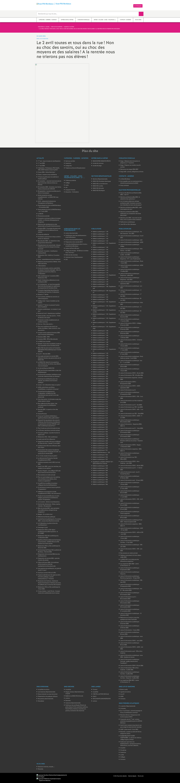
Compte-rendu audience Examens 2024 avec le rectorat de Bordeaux (49, 333)
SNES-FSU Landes (98, 186)
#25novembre (42, 266)
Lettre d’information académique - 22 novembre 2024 (130, 431)
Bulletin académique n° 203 (100, 381)
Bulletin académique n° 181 (100, 295)
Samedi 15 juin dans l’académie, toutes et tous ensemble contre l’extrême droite (49, 345)
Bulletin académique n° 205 (100, 386)
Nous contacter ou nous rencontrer (47, 694)
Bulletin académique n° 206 (100, 388)
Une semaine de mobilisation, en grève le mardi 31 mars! (49, 569)
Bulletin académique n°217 (100, 416)
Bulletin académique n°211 (100, 399)
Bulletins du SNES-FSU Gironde (74, 696)
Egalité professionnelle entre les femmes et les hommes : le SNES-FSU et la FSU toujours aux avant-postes (49, 541)
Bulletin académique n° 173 (100, 268)
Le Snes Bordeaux (125, 179)
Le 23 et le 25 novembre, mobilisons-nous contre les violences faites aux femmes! (49, 375)
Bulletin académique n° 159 (100, 232)
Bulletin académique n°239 (100, 468)
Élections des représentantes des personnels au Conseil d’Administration (49, 225)
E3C (66, 259)
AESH (121, 696)
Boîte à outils (124, 689)
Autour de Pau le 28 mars (72, 248)
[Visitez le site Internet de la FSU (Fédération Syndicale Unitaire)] (49, 779)
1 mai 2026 (41, 166)
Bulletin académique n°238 (100, 466)
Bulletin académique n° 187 (100, 338)
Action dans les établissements (74, 240)
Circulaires (123, 750)
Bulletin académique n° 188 (100, 340)
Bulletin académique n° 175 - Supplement (104, 275)
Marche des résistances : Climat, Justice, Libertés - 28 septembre (49, 505)
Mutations (68, 163)
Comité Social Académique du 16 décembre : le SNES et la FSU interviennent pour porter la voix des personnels (48, 394)
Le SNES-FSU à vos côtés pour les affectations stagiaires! (129, 560)
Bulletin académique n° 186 (100, 335)
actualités (95, 692)
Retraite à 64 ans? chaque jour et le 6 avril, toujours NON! (130, 716)
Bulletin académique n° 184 (100, 331)
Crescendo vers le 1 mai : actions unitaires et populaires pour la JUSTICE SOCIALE (131, 721)
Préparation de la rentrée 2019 (73, 242)
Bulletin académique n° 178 (100, 280)
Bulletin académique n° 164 (100, 247)
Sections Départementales (100, 179)
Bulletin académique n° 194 (100, 358)
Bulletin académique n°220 (100, 423)
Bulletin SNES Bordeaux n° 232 (101, 452)
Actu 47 (122, 694)
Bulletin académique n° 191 (100, 347)
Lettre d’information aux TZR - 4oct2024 (131, 407)
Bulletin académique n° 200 (100, 374)
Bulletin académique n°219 (100, 420)
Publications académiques (127, 222)
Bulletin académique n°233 (100, 446)
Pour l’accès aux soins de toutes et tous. (49, 428)
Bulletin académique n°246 (100, 484)
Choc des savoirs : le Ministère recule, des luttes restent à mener (49, 400)
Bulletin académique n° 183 (100, 299)
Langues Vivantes (70, 190)
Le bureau (123, 708)
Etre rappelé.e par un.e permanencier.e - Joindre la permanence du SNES (131, 182)
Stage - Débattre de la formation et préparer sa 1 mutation (130, 162)
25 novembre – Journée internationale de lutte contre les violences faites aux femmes (49, 183)
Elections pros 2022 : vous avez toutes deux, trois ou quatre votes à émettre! (130, 219)
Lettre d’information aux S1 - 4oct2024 (131, 405)
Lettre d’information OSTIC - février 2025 (131, 466)
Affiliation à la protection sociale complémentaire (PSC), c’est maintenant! (49, 492)
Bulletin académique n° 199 (100, 372)
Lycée (67, 185)
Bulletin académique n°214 (100, 406)
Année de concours (98, 163)
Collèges (122, 757)
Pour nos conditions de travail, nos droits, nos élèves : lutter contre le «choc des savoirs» (49, 328)
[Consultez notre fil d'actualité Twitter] (111, 776)
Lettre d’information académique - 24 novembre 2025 (130, 606)
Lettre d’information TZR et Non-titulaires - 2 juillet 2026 (129, 669)
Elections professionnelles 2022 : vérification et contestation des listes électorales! (130, 213)
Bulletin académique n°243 (100, 477)
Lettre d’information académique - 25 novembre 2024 (130, 436)
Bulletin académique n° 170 (100, 261)
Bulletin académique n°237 (100, 459)
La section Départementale (127, 706)
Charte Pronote (42, 414)
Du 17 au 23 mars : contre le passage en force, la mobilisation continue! (131, 712)
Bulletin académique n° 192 (100, 353)
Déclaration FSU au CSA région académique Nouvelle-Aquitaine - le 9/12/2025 (48, 531)
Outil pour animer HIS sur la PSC (47, 573)
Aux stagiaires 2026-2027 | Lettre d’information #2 (129, 681)
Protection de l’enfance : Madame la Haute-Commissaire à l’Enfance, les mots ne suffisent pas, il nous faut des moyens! (49, 583)
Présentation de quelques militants (47, 696)
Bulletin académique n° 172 (100, 266)
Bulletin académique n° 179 (100, 282)
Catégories (68, 166)
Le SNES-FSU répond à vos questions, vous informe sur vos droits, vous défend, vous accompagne (49, 364)
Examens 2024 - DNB (44, 337)
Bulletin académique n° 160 (100, 234)
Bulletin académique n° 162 (100, 239)
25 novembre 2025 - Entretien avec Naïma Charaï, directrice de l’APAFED (49, 188)
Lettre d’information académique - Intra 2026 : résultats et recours (131, 656)
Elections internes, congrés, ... (46, 767)
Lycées (122, 755)
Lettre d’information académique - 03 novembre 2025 (130, 594)
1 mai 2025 (41, 163)
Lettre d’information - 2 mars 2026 (130, 630)
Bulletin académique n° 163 (100, 241)
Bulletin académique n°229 (100, 441)
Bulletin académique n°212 (100, 402)
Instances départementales (73, 703)
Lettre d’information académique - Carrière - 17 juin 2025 (130, 541)
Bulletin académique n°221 (100, 425)
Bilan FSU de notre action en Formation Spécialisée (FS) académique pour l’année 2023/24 (49, 350)
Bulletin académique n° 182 (100, 297)
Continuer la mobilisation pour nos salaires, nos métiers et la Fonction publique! (48, 380)
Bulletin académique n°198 (100, 409)
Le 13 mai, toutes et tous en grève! (47, 456)
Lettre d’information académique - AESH (131, 242)
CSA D (94, 696)
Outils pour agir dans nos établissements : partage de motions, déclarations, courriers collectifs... (130, 743)
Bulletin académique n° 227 (100, 436)
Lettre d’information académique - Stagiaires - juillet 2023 (130, 274)
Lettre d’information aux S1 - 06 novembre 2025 (128, 598)
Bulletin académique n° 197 (100, 367)
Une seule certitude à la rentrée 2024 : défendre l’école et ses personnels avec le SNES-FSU (49, 358)
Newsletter (41, 701)
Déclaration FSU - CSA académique (47, 437)
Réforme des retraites (71, 255)
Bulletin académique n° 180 (100, 284)
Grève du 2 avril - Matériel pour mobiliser (49, 313)
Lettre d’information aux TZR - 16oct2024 (131, 414)
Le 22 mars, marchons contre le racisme (49, 430)
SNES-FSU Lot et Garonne (100, 184)
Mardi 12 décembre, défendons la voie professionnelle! (48, 281)
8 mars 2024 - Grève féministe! (46, 172)
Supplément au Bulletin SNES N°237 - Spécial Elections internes (103, 463)
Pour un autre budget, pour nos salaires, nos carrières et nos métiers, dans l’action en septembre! (49, 479)
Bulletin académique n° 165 (100, 250)
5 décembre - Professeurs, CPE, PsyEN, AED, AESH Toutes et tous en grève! (48, 169)
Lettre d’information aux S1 (128, 390)
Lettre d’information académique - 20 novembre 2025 (130, 602)
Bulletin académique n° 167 (100, 254)
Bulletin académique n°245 (100, 482)
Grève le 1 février (43, 294)
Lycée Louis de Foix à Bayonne (46, 439)
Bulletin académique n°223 (100, 429)
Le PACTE (40, 214)
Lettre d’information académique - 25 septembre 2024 (130, 393)
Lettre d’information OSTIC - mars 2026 (131, 641)
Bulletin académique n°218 (100, 418)
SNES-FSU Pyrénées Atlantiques (102, 181)
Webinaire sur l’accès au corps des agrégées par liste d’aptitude (129, 618)
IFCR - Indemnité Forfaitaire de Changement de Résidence (47, 202)
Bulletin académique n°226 (100, 434)
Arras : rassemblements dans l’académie (49, 259)
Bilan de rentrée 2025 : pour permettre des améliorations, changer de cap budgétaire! (48, 510)
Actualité (122, 748)
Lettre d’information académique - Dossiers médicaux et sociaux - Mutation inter (131, 440)
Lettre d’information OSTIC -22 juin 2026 (131, 666)
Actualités (68, 689)
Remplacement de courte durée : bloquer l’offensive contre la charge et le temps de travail (49, 247)
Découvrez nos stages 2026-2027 (129, 169)
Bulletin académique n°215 (100, 411)
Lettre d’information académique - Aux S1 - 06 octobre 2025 (131, 589)
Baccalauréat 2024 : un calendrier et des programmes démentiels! (49, 242)
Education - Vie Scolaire (72, 192)
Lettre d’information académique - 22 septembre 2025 (130, 585)
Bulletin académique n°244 (100, 480)
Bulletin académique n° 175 (100, 273)
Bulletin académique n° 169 (100, 259)
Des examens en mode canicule (46, 475)
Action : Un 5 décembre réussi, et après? (49, 385)
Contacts (122, 699)
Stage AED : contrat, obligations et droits (131, 172)
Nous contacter (124, 185)
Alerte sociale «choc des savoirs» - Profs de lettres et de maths (49, 317)
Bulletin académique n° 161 (100, 236)
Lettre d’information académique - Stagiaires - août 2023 (130, 279)
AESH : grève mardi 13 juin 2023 (129, 729)
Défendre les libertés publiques (46, 517)
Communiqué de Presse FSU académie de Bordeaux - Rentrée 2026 (49, 551)
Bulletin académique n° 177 (100, 277)
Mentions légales (132, 776)
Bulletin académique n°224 (100, 432)
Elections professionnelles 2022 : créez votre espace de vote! (131, 208)
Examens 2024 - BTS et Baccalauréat (48, 339)
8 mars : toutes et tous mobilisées (47, 175)
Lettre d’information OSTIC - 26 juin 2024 (131, 373)
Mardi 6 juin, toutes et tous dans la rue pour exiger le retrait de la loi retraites (130, 726)
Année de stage (97, 166)
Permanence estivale (43, 216)
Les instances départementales (46, 692)
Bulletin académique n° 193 (100, 356)
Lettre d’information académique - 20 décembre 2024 (130, 454)
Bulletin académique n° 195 (100, 360)
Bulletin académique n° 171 (100, 264)
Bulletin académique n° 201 (100, 376)
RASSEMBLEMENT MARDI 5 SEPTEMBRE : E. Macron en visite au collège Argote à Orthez (130, 737)
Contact (95, 689)
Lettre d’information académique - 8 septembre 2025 (130, 569)
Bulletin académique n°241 (100, 473)
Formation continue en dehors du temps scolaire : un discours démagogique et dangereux (49, 220)
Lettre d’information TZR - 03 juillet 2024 (131, 375)
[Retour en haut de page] (7, 776)
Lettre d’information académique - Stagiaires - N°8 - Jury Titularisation (130, 258)
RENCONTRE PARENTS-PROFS (102, 161)
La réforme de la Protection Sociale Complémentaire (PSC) (47, 459)
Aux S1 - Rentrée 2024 (44, 354)
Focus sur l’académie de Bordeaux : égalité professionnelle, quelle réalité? (48, 417)
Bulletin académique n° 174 (100, 270)
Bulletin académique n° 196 (100, 363)
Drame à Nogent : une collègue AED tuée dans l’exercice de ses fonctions (49, 472)
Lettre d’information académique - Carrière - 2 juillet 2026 (130, 673)
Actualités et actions (43, 689)
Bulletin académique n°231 (100, 450)
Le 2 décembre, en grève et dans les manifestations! (48, 524)
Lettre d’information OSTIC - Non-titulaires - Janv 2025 (130, 462)
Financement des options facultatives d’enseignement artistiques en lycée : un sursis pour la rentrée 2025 (49, 451)
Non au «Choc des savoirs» (45, 324)
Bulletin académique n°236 (100, 457)
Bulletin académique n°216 (100, 413)
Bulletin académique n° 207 (100, 390)
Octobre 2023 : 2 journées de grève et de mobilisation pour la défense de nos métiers (49, 230)
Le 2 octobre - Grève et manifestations (49, 502)
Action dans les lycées (71, 233)
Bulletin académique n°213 (100, 404)
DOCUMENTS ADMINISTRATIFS (102, 699)
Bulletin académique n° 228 (100, 439)
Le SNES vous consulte (44, 341)
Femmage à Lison (43, 527)
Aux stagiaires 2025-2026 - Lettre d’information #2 (129, 565)
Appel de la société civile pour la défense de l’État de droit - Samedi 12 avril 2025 (49, 442)
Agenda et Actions (125, 692)
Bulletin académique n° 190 (100, 345)
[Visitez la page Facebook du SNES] (109, 776)
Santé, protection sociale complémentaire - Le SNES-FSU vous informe (48, 197)
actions (95, 701)
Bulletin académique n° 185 (100, 333)
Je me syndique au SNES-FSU (46, 368)
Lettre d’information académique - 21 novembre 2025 (130, 610)
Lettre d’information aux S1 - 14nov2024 (131, 428)
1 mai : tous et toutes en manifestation (49, 161)
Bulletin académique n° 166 (100, 252)
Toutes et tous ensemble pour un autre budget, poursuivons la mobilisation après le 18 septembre (48, 497)
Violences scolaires (70, 180)
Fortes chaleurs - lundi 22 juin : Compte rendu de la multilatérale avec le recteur (49, 592)
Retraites (68, 701)
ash (66, 187)
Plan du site (140, 776)
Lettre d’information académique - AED (131, 240)
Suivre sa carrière (70, 161)
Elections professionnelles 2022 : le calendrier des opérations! (130, 198)
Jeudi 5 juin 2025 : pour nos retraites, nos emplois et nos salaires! (49, 467)
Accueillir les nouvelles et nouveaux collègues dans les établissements (47, 484)
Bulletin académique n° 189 (100, 342)
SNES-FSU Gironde (98, 188)
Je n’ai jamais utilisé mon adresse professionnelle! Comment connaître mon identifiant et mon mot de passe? (131, 203)
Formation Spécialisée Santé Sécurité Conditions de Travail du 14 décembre (48, 291)
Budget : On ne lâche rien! (45, 514)
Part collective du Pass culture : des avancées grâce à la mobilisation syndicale (47, 405)
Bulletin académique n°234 (100, 448)
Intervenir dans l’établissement (74, 257)
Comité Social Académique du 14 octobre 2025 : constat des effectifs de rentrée (49, 520)
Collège (67, 183)
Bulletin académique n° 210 (100, 397)
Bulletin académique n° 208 (100, 393)
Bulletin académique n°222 (100, 427)
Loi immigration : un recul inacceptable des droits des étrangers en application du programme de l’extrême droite (49, 286)
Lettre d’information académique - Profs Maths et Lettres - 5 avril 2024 (131, 357)
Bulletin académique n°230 (100, 443)
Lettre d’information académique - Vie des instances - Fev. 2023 (131, 232)
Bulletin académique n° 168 (100, 257)
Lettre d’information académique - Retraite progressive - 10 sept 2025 (130, 577)
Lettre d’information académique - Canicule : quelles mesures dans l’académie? (130, 661)
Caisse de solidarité (43, 234)
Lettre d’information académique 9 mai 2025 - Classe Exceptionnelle (131, 521)
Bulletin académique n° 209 (100, 395)
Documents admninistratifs (45, 699)
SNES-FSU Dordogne (99, 190)
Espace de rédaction (45, 780)
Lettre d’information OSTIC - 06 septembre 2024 (128, 383)
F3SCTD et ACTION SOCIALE (101, 694)
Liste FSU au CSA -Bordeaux (128, 224)
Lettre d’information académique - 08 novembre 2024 (130, 421)
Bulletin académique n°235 (100, 455)
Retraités (40, 769)
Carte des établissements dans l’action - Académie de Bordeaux (76, 245)
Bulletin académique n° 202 (100, 379)
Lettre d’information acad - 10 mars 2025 (131, 480)
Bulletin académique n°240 (100, 470)
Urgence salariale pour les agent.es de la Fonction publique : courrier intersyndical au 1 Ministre (49, 577)
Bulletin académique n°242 (100, 475)
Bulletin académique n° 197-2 (101, 365)
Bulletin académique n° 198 (100, 369)
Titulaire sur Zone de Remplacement (75, 168)
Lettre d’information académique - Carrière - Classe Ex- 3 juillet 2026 (130, 677)
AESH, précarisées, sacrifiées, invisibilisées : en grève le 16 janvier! (48, 388)
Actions (67, 698)
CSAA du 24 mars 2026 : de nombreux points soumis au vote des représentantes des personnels (48, 564)
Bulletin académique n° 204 (100, 383)
